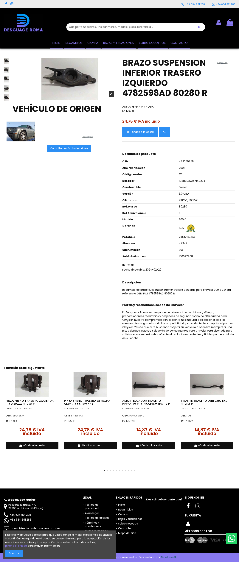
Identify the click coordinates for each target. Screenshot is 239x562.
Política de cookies (97, 518)
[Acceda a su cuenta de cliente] (188, 525)
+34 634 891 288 (20, 515)
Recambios (125, 509)
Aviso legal (92, 513)
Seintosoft (168, 557)
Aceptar (14, 553)
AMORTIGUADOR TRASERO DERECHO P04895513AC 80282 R (146, 402)
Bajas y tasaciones (130, 519)
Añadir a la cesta (143, 132)
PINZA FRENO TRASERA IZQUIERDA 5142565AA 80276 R (30, 402)
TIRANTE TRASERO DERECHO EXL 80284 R (204, 402)
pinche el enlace (16, 546)
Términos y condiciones (93, 524)
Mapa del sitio (127, 533)
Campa (123, 514)
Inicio (121, 505)
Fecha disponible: (133, 269)
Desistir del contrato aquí (164, 499)
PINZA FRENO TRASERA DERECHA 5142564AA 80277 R (87, 402)
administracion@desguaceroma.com (35, 528)
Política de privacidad (92, 506)
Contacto (124, 528)
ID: (123, 111)
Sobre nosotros (128, 523)
